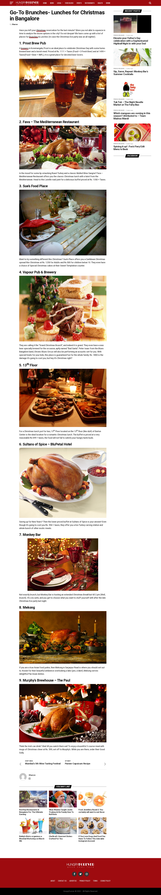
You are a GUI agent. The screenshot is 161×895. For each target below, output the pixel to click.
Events (79, 3)
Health (100, 3)
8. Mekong (27, 607)
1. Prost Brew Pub (32, 43)
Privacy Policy (84, 880)
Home (45, 3)
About (53, 880)
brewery (24, 48)
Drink (108, 3)
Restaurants (89, 3)
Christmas (41, 30)
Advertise (73, 880)
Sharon (15, 24)
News (52, 3)
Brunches (33, 37)
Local (59, 3)
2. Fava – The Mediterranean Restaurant (49, 122)
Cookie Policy (105, 880)
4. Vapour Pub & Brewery (37, 272)
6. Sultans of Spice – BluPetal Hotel (45, 444)
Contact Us (62, 880)
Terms (95, 880)
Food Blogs (69, 3)
